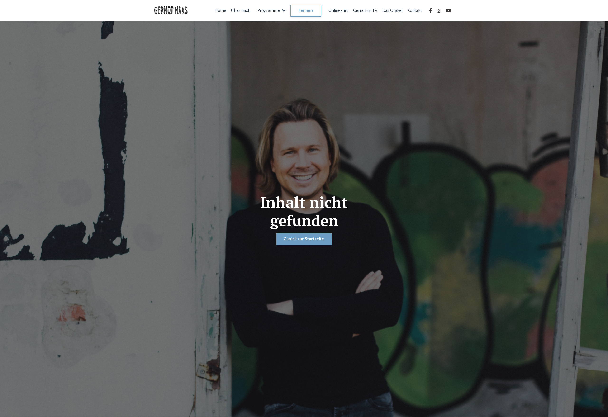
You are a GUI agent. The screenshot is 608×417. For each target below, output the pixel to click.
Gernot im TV (365, 10)
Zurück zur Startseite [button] (304, 239)
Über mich (240, 10)
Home (220, 10)
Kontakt (414, 10)
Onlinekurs (338, 10)
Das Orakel (392, 10)
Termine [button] (306, 10)
